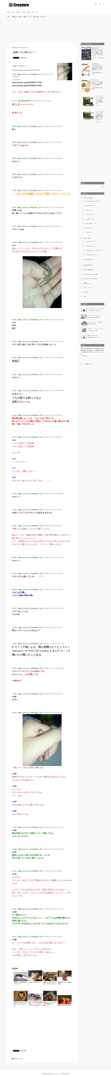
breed (23, 12)
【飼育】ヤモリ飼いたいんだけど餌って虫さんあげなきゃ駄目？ (20, 1004)
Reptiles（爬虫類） (88, 198)
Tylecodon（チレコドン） (92, 254)
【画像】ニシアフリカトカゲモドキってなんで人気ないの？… (35, 1004)
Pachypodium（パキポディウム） (94, 250)
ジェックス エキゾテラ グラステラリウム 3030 (99, 97)
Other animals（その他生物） (91, 274)
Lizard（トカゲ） (90, 219)
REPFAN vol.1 (95, 80)
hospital (18, 12)
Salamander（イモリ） (92, 223)
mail (33, 12)
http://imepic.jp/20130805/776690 (27, 85)
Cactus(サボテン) (90, 241)
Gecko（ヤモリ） (19, 1058)
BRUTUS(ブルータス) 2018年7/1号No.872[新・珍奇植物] (97, 49)
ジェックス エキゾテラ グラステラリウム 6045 (99, 112)
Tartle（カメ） (89, 232)
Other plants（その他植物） (91, 278)
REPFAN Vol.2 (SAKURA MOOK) (96, 64)
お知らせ (86, 292)
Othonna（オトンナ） (91, 246)
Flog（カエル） (90, 210)
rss (36, 12)
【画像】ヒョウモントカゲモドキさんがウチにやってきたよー (50, 983)
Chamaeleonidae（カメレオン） (94, 201)
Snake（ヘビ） (90, 228)
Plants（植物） (87, 238)
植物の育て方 (89, 259)
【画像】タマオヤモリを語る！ (64, 1005)
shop (13, 12)
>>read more (84, 355)
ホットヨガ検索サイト (86, 364)
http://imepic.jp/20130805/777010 (27, 82)
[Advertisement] (55, 30)
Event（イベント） (88, 287)
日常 (85, 296)
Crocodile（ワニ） (90, 205)
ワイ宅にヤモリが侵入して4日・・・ (34, 983)
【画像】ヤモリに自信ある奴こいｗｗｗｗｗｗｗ (20, 983)
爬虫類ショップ (88, 283)
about (28, 12)
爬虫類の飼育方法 (88, 265)
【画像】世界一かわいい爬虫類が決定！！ (64, 983)
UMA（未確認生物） (89, 269)
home (8, 12)
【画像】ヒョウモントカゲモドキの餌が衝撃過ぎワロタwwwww (50, 1004)
